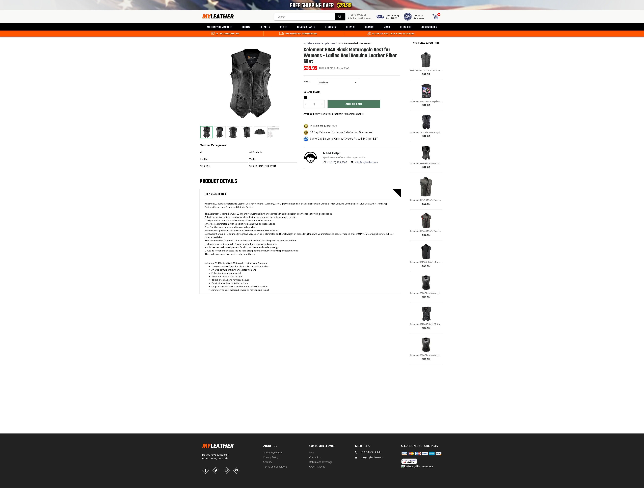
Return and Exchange (320, 462)
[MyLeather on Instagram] (226, 470)
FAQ (311, 452)
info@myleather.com (359, 18)
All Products (255, 152)
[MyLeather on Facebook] (205, 470)
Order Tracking (317, 466)
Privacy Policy (270, 457)
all (201, 152)
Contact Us (315, 457)
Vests (252, 159)
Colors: (312, 91)
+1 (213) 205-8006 (357, 15)
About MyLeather (273, 452)
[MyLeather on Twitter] (215, 470)
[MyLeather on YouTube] (236, 470)
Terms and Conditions (275, 466)
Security (267, 462)
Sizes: (308, 81)
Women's (205, 166)
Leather (204, 159)
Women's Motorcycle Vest (262, 166)
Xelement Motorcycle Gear (320, 43)
